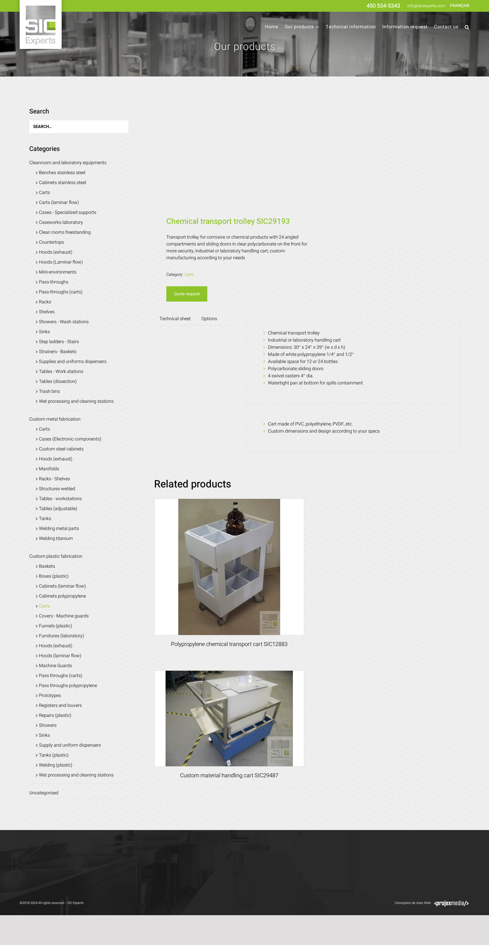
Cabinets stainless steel (62, 182)
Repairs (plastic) (55, 715)
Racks (45, 302)
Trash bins (49, 391)
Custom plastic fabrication (55, 556)
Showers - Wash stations (64, 321)
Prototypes (50, 695)
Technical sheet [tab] (175, 318)
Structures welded (57, 488)
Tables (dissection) (58, 381)
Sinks (44, 331)
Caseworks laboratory (61, 222)
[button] (467, 27)
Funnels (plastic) (55, 626)
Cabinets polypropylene (62, 596)
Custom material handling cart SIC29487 (229, 775)
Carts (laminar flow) (59, 202)
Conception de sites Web (413, 902)
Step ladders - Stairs (59, 341)
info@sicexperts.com (426, 6)
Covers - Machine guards (64, 616)
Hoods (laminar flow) (60, 655)
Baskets (47, 566)
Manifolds (49, 468)
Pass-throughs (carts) (61, 292)
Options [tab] (209, 318)
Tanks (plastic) (54, 755)
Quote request (187, 294)
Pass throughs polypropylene (68, 685)
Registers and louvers (60, 705)
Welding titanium (56, 538)
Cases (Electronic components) (70, 439)
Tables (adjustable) (58, 508)
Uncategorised (43, 792)
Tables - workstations (60, 498)
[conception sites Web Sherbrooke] (451, 902)
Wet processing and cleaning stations (76, 401)
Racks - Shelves (54, 478)
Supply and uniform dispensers (70, 745)
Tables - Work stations (61, 371)
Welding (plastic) (55, 765)
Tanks (45, 518)
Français (459, 6)
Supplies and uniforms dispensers (72, 361)
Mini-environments (57, 272)
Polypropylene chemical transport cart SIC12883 (229, 644)
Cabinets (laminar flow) (62, 586)
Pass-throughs (53, 282)
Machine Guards (55, 665)
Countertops (51, 242)
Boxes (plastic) (54, 576)
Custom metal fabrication (54, 419)
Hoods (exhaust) (55, 252)
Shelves (47, 311)
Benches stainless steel (62, 172)
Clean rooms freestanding (65, 232)
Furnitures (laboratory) (61, 635)
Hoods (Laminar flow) (61, 262)
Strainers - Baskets (57, 351)
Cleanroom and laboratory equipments (67, 162)
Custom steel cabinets (61, 449)
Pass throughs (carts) (60, 675)
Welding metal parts (59, 528)
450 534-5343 (383, 6)
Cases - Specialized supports (67, 212)
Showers (48, 725)
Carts (189, 274)
